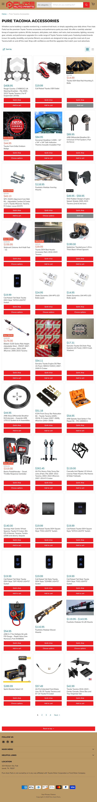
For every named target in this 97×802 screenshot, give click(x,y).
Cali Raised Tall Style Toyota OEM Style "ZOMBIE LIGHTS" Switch (47, 581)
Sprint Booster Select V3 (13, 689)
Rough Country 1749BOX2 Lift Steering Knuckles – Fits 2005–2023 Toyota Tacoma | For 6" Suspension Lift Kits (16, 92)
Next (56, 715)
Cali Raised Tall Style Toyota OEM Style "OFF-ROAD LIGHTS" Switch (17, 581)
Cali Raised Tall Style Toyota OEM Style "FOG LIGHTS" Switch (78, 581)
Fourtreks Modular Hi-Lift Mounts (80, 622)
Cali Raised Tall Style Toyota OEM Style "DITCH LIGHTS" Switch (15, 300)
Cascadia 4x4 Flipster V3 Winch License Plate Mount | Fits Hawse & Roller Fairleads (80, 473)
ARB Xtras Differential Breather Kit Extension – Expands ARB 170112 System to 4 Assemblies (17, 418)
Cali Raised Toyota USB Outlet (47, 88)
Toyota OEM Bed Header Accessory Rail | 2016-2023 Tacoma (46, 251)
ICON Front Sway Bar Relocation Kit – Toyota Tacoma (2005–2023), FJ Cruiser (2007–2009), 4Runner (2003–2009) (48, 417)
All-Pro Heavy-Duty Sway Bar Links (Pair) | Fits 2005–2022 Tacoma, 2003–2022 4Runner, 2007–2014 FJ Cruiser (47, 474)
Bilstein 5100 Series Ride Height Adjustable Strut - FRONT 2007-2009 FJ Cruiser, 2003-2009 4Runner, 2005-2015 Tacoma (17, 347)
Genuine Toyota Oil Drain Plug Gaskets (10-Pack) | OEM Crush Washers (79, 348)
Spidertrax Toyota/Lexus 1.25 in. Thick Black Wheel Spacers (79, 248)
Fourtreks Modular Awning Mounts (45, 188)
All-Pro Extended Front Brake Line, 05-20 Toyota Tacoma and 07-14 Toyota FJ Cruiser (47, 691)
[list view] (92, 49)
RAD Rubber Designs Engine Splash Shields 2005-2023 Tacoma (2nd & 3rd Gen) (78, 201)
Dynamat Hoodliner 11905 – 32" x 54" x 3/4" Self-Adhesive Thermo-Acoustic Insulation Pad (48, 142)
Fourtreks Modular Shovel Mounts (45, 631)
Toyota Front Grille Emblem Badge (14, 147)
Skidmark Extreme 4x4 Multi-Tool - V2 (17, 248)
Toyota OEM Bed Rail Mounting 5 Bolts (80, 82)
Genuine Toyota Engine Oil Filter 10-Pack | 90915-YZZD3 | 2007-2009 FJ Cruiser (48, 365)
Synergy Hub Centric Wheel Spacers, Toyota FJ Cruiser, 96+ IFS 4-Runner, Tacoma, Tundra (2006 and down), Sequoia (16, 532)
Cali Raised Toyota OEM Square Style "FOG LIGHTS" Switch (47, 529)
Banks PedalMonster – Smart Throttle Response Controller (15, 472)
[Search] (86, 5)
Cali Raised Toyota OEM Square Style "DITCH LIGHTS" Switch (79, 529)
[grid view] (87, 49)
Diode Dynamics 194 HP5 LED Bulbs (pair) (47, 296)
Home (4, 14)
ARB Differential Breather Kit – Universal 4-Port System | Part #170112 (79, 139)
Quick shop (17, 100)
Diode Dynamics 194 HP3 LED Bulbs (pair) (79, 296)
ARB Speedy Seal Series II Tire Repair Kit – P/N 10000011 (79, 420)
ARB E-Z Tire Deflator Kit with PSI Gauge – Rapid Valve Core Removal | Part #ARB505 (15, 636)
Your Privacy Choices (48, 794)
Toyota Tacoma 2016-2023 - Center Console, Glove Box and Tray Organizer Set (79, 691)
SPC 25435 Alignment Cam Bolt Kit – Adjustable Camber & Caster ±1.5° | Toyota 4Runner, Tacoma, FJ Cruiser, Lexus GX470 (17, 202)
